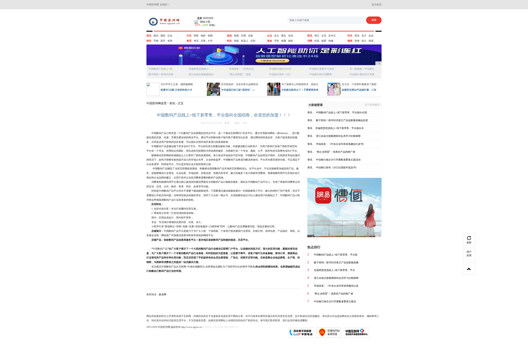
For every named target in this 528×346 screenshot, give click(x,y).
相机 (290, 40)
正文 (181, 103)
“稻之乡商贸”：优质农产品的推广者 (335, 151)
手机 (276, 40)
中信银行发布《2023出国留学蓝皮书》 (337, 167)
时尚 (350, 35)
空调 (243, 35)
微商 (350, 40)
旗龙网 (162, 294)
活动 (290, 35)
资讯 (148, 35)
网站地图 (229, 327)
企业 (269, 35)
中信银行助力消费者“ (321, 74)
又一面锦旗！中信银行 (362, 68)
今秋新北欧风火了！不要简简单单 (299, 89)
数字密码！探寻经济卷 (160, 74)
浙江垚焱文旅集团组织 (201, 74)
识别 (252, 40)
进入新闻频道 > (373, 104)
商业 (357, 35)
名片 (364, 35)
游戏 (229, 35)
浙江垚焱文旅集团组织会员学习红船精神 (338, 136)
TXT (236, 327)
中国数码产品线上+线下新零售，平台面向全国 (341, 112)
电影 (203, 35)
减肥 (323, 40)
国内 (155, 35)
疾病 (316, 40)
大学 (210, 40)
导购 (155, 40)
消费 (309, 40)
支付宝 (332, 35)
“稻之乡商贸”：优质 (240, 74)
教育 (189, 40)
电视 (210, 35)
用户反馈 (469, 253)
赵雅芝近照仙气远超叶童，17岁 (359, 89)
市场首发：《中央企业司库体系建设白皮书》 (340, 144)
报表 (371, 40)
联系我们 (207, 327)
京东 (323, 35)
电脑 (283, 40)
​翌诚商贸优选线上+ (199, 68)
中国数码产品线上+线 (160, 68)
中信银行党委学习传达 (321, 68)
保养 (169, 40)
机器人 (244, 40)
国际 (162, 35)
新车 (162, 40)
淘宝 (316, 35)
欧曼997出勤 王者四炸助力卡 (176, 89)
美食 (269, 40)
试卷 (203, 40)
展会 (283, 35)
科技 (229, 40)
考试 (196, 40)
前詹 (357, 40)
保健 (330, 40)
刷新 (469, 242)
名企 (276, 35)
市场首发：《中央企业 (241, 68)
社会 (169, 35)
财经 (148, 40)
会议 (371, 35)
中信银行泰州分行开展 (362, 74)
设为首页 (377, 4)
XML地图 (218, 327)
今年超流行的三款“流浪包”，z (237, 89)
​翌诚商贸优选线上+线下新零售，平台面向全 (339, 128)
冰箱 (250, 35)
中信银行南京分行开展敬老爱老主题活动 (338, 159)
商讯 (309, 35)
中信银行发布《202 (279, 74)
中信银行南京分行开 (280, 68)
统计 (364, 40)
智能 (236, 40)
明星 (196, 35)
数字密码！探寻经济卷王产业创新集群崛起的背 (342, 120)
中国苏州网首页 (156, 103)
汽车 (189, 35)
